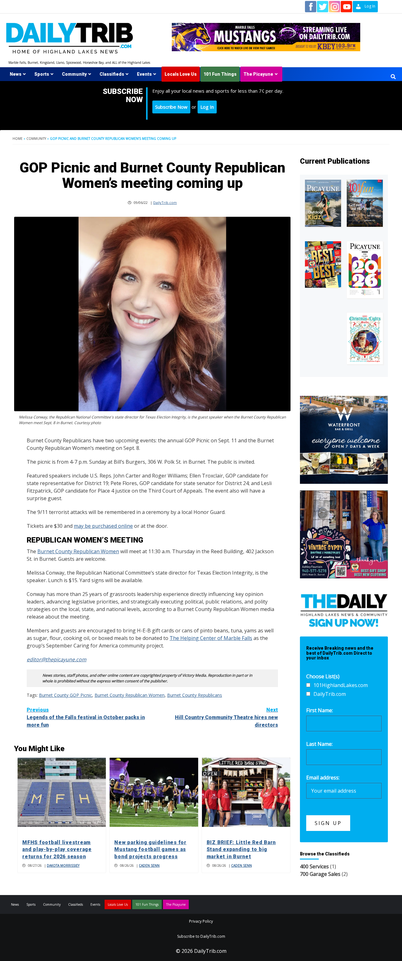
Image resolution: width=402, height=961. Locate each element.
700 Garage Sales (320, 874)
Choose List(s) (323, 676)
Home (18, 138)
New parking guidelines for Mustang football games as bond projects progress (150, 849)
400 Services (314, 866)
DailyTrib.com (165, 202)
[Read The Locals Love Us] (323, 264)
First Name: (319, 710)
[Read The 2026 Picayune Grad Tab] (364, 269)
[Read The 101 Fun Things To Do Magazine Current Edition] (364, 203)
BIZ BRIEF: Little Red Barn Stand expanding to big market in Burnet (241, 849)
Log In (207, 107)
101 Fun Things (220, 74)
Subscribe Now (171, 107)
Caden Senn (149, 865)
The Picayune (258, 74)
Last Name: (319, 743)
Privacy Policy (201, 921)
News (15, 74)
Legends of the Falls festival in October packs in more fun (86, 717)
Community (74, 74)
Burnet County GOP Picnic (65, 695)
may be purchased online (103, 525)
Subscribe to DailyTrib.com (201, 936)
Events (144, 74)
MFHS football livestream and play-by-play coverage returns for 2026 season (57, 849)
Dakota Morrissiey (63, 865)
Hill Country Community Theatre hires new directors (226, 717)
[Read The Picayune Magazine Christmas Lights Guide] (364, 338)
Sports (41, 74)
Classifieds (112, 74)
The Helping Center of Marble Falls (211, 638)
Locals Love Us (181, 74)
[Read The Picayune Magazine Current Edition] (323, 203)
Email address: (323, 777)
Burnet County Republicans (194, 695)
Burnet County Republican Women (78, 551)
